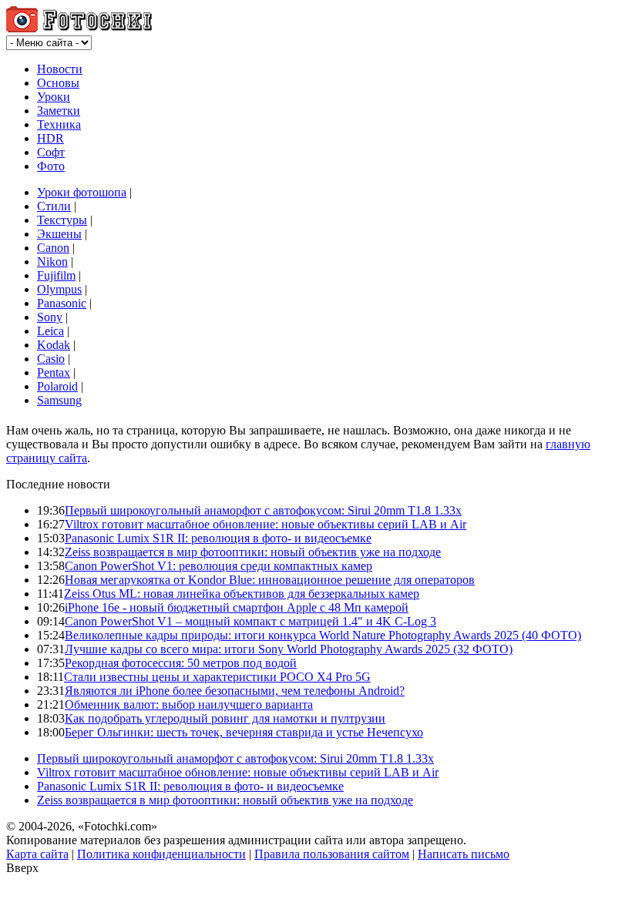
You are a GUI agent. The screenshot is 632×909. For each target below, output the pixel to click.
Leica (50, 330)
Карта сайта (37, 853)
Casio (51, 358)
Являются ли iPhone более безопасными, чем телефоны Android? (235, 690)
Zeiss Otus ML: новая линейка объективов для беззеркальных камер (241, 593)
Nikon (52, 261)
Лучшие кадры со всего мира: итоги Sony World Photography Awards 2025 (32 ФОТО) (289, 649)
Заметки (58, 110)
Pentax (53, 372)
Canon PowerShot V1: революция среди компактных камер (218, 565)
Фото (51, 166)
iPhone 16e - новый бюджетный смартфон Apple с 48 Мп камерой (236, 607)
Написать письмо (463, 853)
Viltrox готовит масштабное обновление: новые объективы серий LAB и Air (265, 524)
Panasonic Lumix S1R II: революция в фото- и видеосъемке (218, 538)
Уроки (53, 96)
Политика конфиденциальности (161, 853)
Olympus (59, 289)
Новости (59, 68)
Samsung (59, 400)
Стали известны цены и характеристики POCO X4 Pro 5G (217, 676)
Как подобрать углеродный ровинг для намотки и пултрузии (225, 718)
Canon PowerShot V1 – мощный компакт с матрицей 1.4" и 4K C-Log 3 (250, 621)
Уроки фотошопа (81, 192)
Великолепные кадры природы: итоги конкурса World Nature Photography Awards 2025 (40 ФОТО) (323, 635)
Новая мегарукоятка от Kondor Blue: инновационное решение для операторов (270, 579)
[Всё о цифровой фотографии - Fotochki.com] (79, 28)
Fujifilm (56, 275)
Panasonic (61, 303)
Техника (59, 124)
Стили (54, 206)
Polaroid (57, 386)
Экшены (59, 233)
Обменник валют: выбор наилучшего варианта (189, 704)
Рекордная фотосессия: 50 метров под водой (181, 662)
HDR (50, 138)
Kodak (53, 344)
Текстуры (62, 219)
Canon (53, 247)
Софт (51, 152)
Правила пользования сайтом (331, 853)
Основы (58, 82)
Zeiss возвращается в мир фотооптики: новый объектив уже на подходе (253, 551)
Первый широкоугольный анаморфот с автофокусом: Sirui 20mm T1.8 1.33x (263, 510)
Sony (49, 317)
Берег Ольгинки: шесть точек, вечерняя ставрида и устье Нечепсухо (244, 732)
